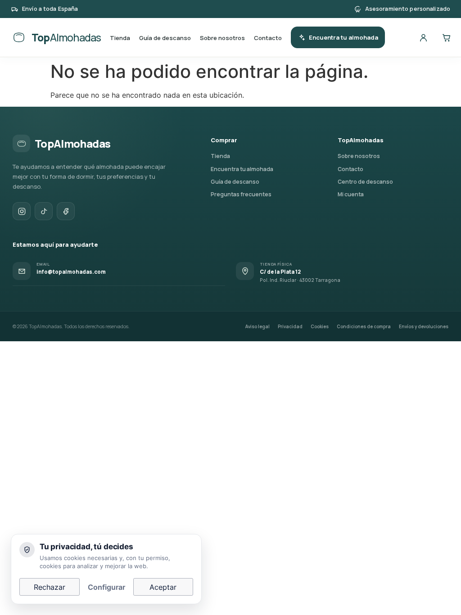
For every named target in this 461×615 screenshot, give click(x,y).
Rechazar (49, 587)
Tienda (120, 38)
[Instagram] (22, 211)
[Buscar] (400, 37)
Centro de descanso (365, 181)
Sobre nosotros (222, 38)
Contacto (268, 38)
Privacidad (290, 326)
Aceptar (162, 587)
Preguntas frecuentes (241, 194)
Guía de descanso (165, 38)
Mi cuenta (351, 194)
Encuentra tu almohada (343, 37)
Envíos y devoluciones (423, 326)
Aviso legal (257, 326)
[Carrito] (446, 37)
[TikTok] (44, 211)
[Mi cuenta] (423, 37)
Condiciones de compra (364, 326)
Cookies (320, 326)
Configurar (106, 587)
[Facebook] (66, 211)
